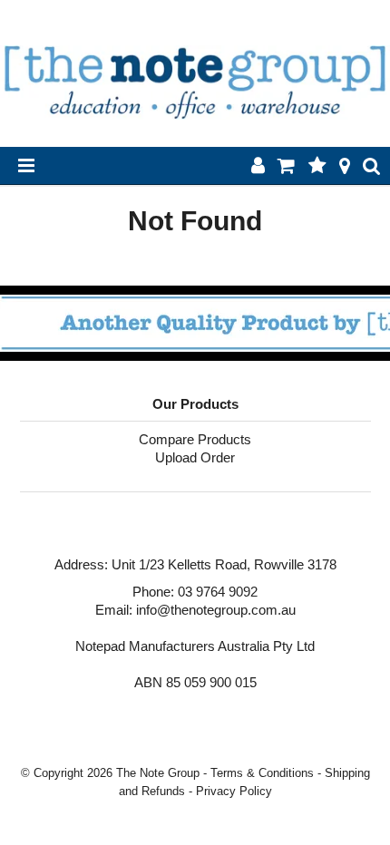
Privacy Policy (234, 791)
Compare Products (195, 439)
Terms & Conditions (262, 773)
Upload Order (195, 457)
